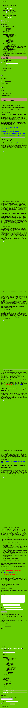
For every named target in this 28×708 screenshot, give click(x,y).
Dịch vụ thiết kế (4, 585)
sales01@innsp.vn (5, 83)
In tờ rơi (7, 30)
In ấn (7, 52)
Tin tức (5, 56)
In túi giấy (10, 40)
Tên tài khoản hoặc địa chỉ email (8, 697)
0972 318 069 (8, 68)
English (12, 13)
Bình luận (3, 594)
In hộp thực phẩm (12, 42)
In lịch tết (8, 41)
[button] (9, 690)
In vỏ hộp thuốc (9, 38)
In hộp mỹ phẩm (12, 44)
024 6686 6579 (17, 570)
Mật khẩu (3, 701)
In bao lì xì (8, 40)
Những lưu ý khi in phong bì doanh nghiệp (10, 584)
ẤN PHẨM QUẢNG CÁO (8, 26)
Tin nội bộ (8, 57)
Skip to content (4, 1)
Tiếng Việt (5, 10)
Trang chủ (5, 31)
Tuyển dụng (8, 60)
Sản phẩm (5, 34)
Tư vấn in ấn (8, 682)
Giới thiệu (5, 656)
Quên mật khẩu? (4, 706)
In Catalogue (8, 29)
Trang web (3, 609)
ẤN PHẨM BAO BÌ (7, 33)
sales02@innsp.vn (5, 71)
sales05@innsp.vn (6, 95)
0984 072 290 (8, 93)
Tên (2, 604)
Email (2, 607)
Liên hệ (5, 61)
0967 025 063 (8, 81)
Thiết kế (7, 677)
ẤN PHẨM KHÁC (7, 39)
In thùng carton (11, 45)
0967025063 (10, 8)
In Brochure (8, 28)
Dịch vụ (5, 674)
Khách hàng (6, 55)
